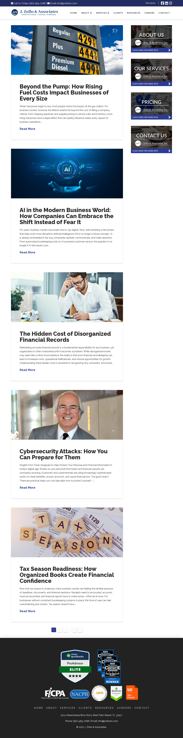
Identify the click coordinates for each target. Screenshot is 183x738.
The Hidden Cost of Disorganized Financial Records (65, 336)
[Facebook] (162, 3)
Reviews (151, 3)
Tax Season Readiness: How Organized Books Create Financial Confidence (67, 574)
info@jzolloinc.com (67, 3)
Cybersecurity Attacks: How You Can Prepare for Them (64, 454)
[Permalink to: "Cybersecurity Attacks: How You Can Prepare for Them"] (67, 415)
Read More (27, 129)
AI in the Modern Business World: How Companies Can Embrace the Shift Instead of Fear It (67, 216)
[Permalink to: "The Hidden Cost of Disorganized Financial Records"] (67, 297)
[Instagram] (170, 3)
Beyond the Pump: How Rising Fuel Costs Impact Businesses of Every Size (64, 92)
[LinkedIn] (166, 3)
